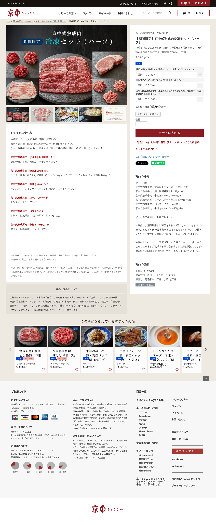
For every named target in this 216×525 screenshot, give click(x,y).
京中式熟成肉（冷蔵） (148, 407)
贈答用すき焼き (146, 462)
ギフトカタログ (146, 455)
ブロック (143, 427)
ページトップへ (206, 378)
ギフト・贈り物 (144, 450)
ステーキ (143, 412)
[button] (10, 349)
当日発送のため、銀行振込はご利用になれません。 (160, 80)
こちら (36, 411)
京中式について (128, 4)
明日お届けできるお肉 (23, 21)
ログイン (87, 13)
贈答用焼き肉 (145, 470)
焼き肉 (142, 423)
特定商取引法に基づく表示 (186, 478)
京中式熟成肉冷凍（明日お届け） (50, 21)
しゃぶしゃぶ (145, 416)
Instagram (178, 466)
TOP (8, 21)
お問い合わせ (125, 13)
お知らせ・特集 (150, 4)
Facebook (177, 459)
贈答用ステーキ (146, 459)
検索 (169, 12)
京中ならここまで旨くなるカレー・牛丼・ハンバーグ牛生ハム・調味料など (150, 481)
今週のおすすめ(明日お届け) (151, 400)
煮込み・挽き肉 (146, 431)
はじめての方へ (67, 13)
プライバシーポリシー (183, 485)
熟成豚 (142, 435)
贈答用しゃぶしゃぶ (148, 466)
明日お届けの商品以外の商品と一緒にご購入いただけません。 (165, 69)
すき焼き (143, 419)
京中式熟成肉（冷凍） (148, 443)
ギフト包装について (147, 149)
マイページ (105, 13)
